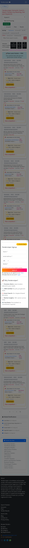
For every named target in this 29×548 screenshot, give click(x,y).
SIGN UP (14, 270)
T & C (22, 273)
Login (18, 275)
